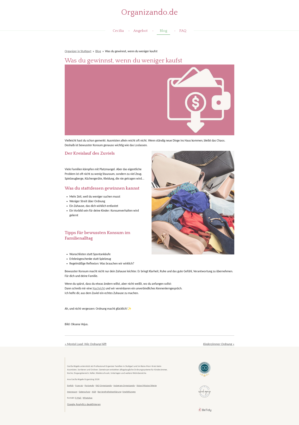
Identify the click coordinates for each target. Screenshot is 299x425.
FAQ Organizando (104, 386)
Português (89, 386)
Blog (98, 51)
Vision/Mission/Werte (147, 386)
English (70, 386)
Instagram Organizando (124, 386)
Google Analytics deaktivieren (84, 404)
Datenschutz (84, 392)
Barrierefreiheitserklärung (109, 392)
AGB (94, 392)
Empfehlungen (129, 392)
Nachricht (99, 288)
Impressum (72, 392)
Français (79, 386)
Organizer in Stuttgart (78, 51)
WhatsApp (87, 398)
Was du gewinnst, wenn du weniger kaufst (131, 51)
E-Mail (78, 398)
